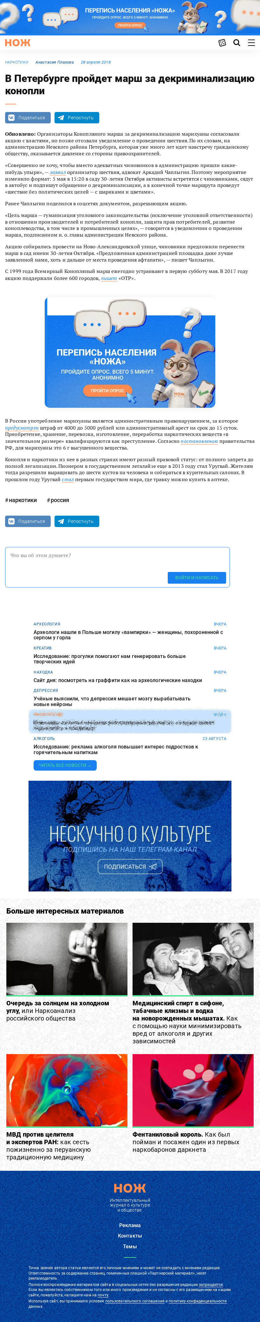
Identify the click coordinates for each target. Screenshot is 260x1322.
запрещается (211, 1284)
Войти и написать (196, 577)
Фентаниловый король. (186, 1142)
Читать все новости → (65, 765)
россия (60, 500)
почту (103, 1295)
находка (43, 672)
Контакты (130, 1236)
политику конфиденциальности (198, 1301)
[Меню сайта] (251, 43)
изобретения (48, 714)
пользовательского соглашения (135, 1301)
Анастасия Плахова (55, 62)
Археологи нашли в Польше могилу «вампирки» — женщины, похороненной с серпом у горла (128, 635)
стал (68, 479)
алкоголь (44, 738)
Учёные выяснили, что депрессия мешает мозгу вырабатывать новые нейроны (112, 701)
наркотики (17, 62)
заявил (58, 172)
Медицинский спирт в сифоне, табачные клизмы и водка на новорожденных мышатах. (187, 1022)
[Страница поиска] (236, 42)
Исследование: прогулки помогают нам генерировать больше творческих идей (110, 659)
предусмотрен (22, 428)
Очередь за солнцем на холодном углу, (57, 1010)
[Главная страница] (17, 43)
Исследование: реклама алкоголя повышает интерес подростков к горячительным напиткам (116, 749)
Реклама (130, 1225)
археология (47, 624)
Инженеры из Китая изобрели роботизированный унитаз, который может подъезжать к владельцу (124, 725)
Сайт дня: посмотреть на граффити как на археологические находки (118, 680)
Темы (130, 1247)
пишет (109, 278)
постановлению (199, 441)
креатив (43, 648)
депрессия (46, 690)
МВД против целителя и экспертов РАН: (48, 1146)
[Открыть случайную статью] (222, 42)
